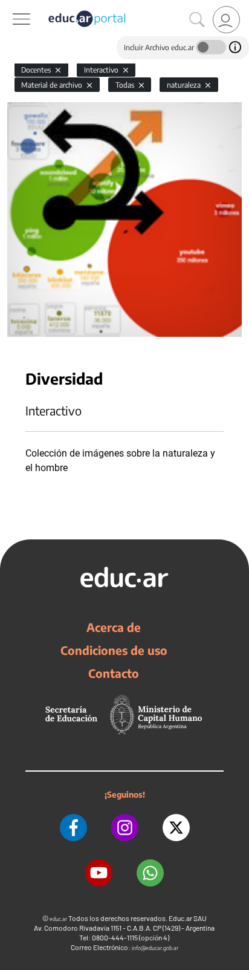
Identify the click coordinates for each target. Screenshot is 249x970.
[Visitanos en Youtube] (98, 873)
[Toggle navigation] (11, 7)
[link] (226, 19)
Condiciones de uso (113, 650)
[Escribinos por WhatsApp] (150, 873)
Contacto (113, 673)
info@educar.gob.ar (155, 948)
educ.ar (58, 919)
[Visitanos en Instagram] (124, 827)
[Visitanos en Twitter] (176, 827)
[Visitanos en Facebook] (73, 827)
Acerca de (113, 627)
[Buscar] (197, 20)
